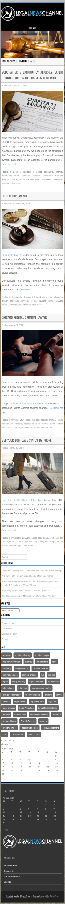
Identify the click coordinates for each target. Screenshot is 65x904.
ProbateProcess (28, 721)
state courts (15, 427)
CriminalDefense (40, 668)
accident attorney (22, 655)
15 (47, 763)
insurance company (11, 694)
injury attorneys (36, 681)
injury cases (53, 681)
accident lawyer (42, 655)
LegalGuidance (37, 701)
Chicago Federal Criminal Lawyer (24, 317)
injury (5, 681)
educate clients (46, 300)
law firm (48, 694)
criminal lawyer (56, 419)
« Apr (4, 780)
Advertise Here (8, 622)
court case (54, 537)
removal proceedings (11, 545)
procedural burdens (53, 175)
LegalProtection (26, 707)
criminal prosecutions (12, 423)
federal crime (48, 423)
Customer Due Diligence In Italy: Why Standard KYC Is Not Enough (32, 570)
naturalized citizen (10, 304)
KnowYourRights (32, 694)
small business (27, 179)
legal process (9, 707)
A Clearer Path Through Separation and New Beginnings (27, 575)
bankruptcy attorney (53, 171)
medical (6, 714)
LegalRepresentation (47, 707)
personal (57, 714)
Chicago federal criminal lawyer (26, 403)
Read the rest (9, 164)
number (59, 541)
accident (6, 655)
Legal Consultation (22, 171)
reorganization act (10, 179)
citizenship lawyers (19, 300)
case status (43, 537)
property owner (9, 727)
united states (15, 183)
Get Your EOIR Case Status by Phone (27, 440)
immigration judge (46, 541)
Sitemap (5, 639)
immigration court (30, 541)
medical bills (20, 714)
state (5, 734)
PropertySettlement (29, 727)
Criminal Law (17, 419)
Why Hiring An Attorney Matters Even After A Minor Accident (29, 595)
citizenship (47, 296)
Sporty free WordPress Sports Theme (22, 896)
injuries (51, 674)
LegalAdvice (20, 701)
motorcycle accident (39, 714)
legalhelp (52, 701)
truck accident (18, 734)
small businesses (43, 179)
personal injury (9, 721)
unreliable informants (43, 427)
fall (42, 674)
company (7, 668)
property (43, 721)
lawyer (59, 694)
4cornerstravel (7, 740)
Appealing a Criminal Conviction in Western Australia (26, 590)
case (54, 661)
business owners (31, 175)
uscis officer (37, 304)
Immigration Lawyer (21, 296)
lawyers (59, 300)
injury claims (8, 688)
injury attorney (18, 681)
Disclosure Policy (9, 633)
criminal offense (29, 674)
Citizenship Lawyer (14, 196)
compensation (22, 668)
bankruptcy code (10, 175)
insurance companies (41, 688)
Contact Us (7, 628)
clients (33, 300)
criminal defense (10, 674)
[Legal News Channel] (32, 13)
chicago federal (40, 419)
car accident (42, 661)
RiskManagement (51, 727)
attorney (28, 661)
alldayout (5, 744)
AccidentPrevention (11, 661)
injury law (22, 688)
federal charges (32, 423)
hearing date (15, 541)
